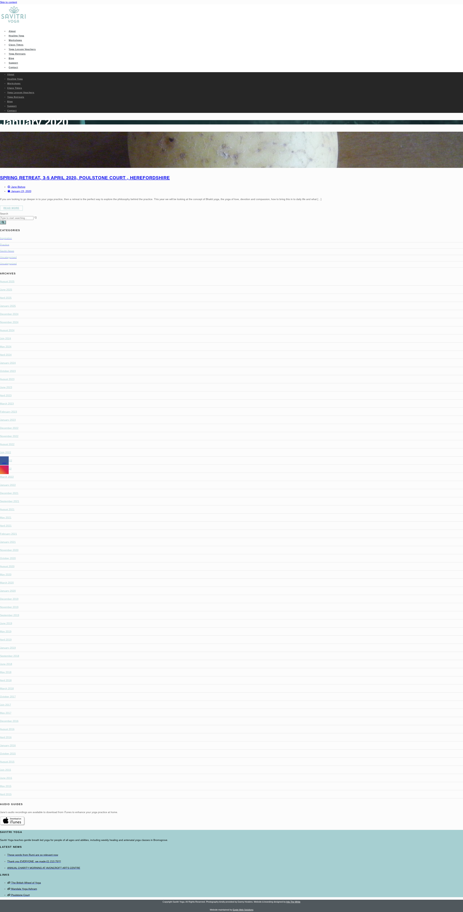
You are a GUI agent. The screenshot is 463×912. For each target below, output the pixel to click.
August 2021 (7, 509)
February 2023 (8, 411)
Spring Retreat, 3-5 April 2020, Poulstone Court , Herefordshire (85, 177)
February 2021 (8, 533)
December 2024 (9, 314)
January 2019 (8, 647)
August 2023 (7, 379)
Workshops (15, 40)
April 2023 (6, 395)
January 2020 (8, 590)
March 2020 (7, 582)
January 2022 (8, 484)
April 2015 (6, 794)
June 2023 (6, 387)
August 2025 (7, 281)
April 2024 (6, 354)
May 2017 (5, 712)
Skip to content (8, 2)
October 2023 (8, 371)
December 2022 (9, 428)
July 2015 (5, 769)
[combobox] (16, 218)
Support (13, 63)
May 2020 (5, 574)
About (12, 31)
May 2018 (5, 672)
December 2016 (9, 721)
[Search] (3, 222)
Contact (13, 67)
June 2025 (6, 289)
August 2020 (7, 566)
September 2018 (9, 655)
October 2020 (8, 558)
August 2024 (7, 330)
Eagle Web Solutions (243, 910)
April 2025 (6, 297)
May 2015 (5, 786)
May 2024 (5, 346)
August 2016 (7, 729)
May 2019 (5, 631)
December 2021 (9, 493)
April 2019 (6, 639)
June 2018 (6, 664)
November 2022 (9, 436)
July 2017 (5, 704)
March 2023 (7, 403)
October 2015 (8, 753)
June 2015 (6, 778)
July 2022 (5, 452)
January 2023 (8, 419)
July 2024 (5, 338)
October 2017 (8, 696)
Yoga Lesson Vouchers (22, 49)
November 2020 (9, 550)
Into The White (293, 902)
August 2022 (7, 444)
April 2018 (6, 680)
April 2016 (6, 737)
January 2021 (8, 541)
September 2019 (9, 615)
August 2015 (7, 761)
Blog (11, 58)
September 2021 (9, 501)
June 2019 (6, 623)
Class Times (16, 45)
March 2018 (7, 688)
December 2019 (9, 598)
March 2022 (7, 476)
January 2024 (8, 362)
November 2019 (9, 607)
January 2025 (8, 305)
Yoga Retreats (17, 54)
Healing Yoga (16, 36)
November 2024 (9, 322)
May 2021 (5, 517)
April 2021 (6, 525)
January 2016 (8, 745)
